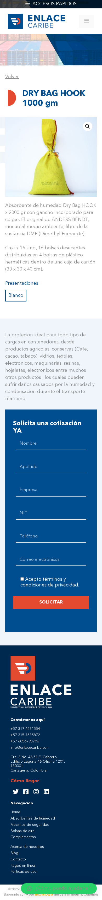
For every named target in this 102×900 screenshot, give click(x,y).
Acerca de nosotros (27, 847)
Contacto (18, 859)
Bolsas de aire (22, 831)
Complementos (23, 837)
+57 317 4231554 (25, 729)
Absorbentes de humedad (32, 818)
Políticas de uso (23, 872)
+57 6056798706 (24, 741)
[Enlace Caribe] (36, 20)
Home (15, 812)
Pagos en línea (22, 865)
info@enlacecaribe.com (29, 748)
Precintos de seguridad (29, 825)
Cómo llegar (24, 781)
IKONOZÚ (44, 894)
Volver (12, 76)
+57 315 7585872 (25, 735)
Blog (14, 853)
